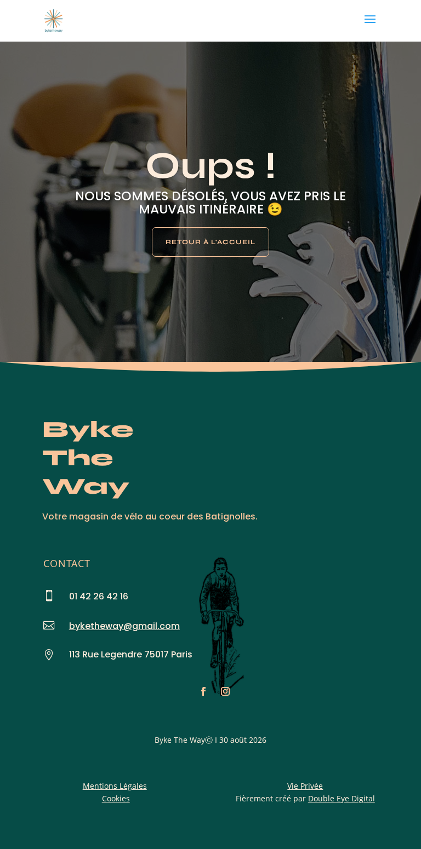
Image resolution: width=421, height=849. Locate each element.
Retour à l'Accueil (210, 242)
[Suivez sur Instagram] (225, 691)
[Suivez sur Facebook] (203, 691)
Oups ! (210, 165)
